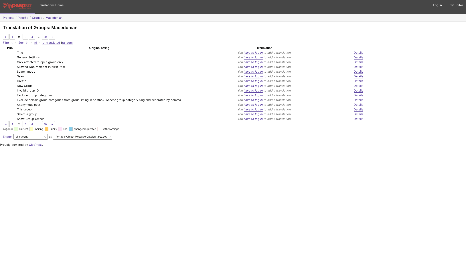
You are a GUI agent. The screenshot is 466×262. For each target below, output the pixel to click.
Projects (8, 17)
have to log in (253, 52)
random (67, 42)
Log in (437, 5)
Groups (37, 17)
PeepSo (23, 17)
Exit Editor (456, 5)
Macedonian (54, 17)
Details (358, 52)
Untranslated (51, 42)
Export (7, 136)
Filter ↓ (8, 42)
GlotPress (35, 144)
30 (45, 36)
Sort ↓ (23, 42)
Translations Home (51, 5)
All (35, 42)
